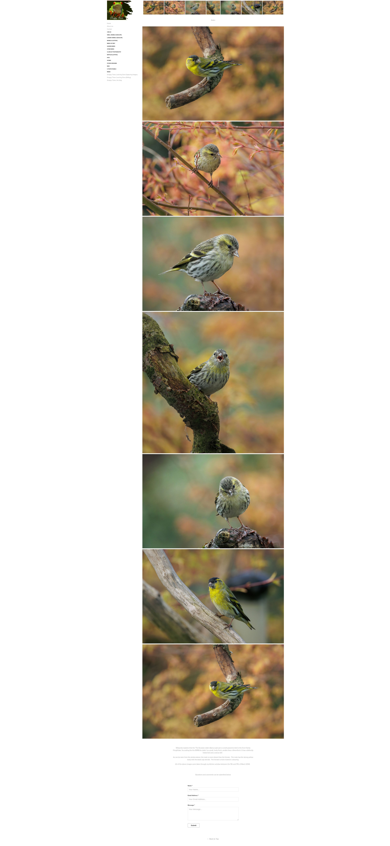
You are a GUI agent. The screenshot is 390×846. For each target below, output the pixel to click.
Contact (109, 29)
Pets (108, 57)
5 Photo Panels (111, 69)
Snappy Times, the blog (114, 80)
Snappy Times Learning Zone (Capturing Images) (122, 75)
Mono (108, 72)
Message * (191, 805)
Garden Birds (111, 46)
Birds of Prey (111, 43)
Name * (190, 785)
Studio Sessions (112, 63)
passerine (230, 748)
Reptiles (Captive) (112, 55)
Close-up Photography (114, 52)
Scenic (109, 60)
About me (110, 26)
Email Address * (193, 795)
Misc (108, 66)
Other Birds (110, 49)
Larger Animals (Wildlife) (114, 37)
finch (244, 748)
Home (109, 23)
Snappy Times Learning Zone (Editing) (119, 77)
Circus (109, 32)
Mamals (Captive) (112, 40)
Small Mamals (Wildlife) (114, 35)
